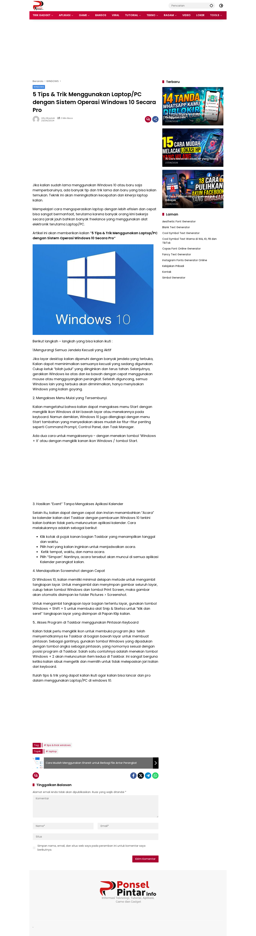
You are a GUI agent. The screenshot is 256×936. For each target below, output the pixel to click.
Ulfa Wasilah (48, 118)
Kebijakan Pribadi (173, 266)
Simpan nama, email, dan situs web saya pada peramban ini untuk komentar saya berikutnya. (91, 848)
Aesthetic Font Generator (179, 221)
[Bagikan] (155, 119)
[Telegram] (148, 775)
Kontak (166, 272)
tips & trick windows (59, 745)
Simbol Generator (173, 277)
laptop (53, 751)
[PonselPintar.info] (38, 5)
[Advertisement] (128, 49)
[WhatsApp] (155, 775)
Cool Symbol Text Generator (181, 233)
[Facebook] (133, 775)
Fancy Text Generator (176, 254)
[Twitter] (141, 775)
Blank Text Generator (176, 227)
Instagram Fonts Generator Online (184, 260)
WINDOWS (39, 86)
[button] (211, 5)
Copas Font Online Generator (181, 248)
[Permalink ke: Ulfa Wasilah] (37, 119)
